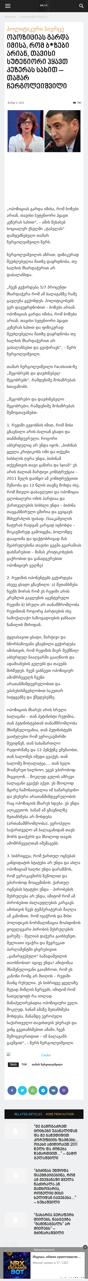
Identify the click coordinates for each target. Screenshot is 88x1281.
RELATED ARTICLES (28, 1114)
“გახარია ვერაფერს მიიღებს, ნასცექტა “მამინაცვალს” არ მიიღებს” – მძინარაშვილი (54, 1224)
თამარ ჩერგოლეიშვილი (47, 1064)
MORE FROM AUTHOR (60, 1114)
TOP (24, 1064)
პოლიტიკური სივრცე (33, 17)
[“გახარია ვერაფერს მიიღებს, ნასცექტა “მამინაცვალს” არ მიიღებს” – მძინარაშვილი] (16, 1219)
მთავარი (10, 17)
